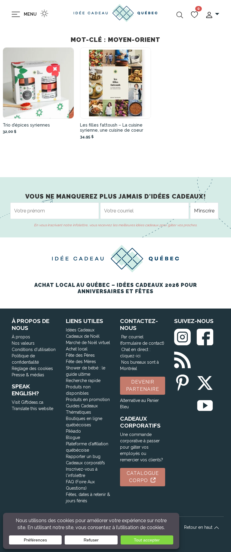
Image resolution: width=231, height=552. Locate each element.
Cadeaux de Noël (83, 336)
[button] (212, 14)
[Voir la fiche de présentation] (38, 83)
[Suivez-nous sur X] (205, 382)
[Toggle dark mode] (44, 13)
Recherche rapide (83, 380)
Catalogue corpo (143, 476)
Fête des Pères (80, 355)
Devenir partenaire (142, 385)
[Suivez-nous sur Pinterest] (182, 382)
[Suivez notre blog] (182, 359)
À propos (21, 336)
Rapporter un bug (83, 456)
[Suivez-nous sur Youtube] (205, 404)
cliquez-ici (130, 355)
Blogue (73, 437)
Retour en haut (199, 527)
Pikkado (73, 431)
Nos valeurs (23, 343)
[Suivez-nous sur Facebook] (205, 336)
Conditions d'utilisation (34, 349)
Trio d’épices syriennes (26, 124)
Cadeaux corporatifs (85, 462)
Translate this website (32, 408)
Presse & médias (28, 374)
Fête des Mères (81, 361)
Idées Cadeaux (80, 330)
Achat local (77, 349)
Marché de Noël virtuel (88, 342)
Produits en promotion (88, 399)
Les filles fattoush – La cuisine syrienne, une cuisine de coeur (111, 127)
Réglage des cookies (32, 368)
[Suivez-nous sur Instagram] (182, 336)
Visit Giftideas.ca (27, 402)
